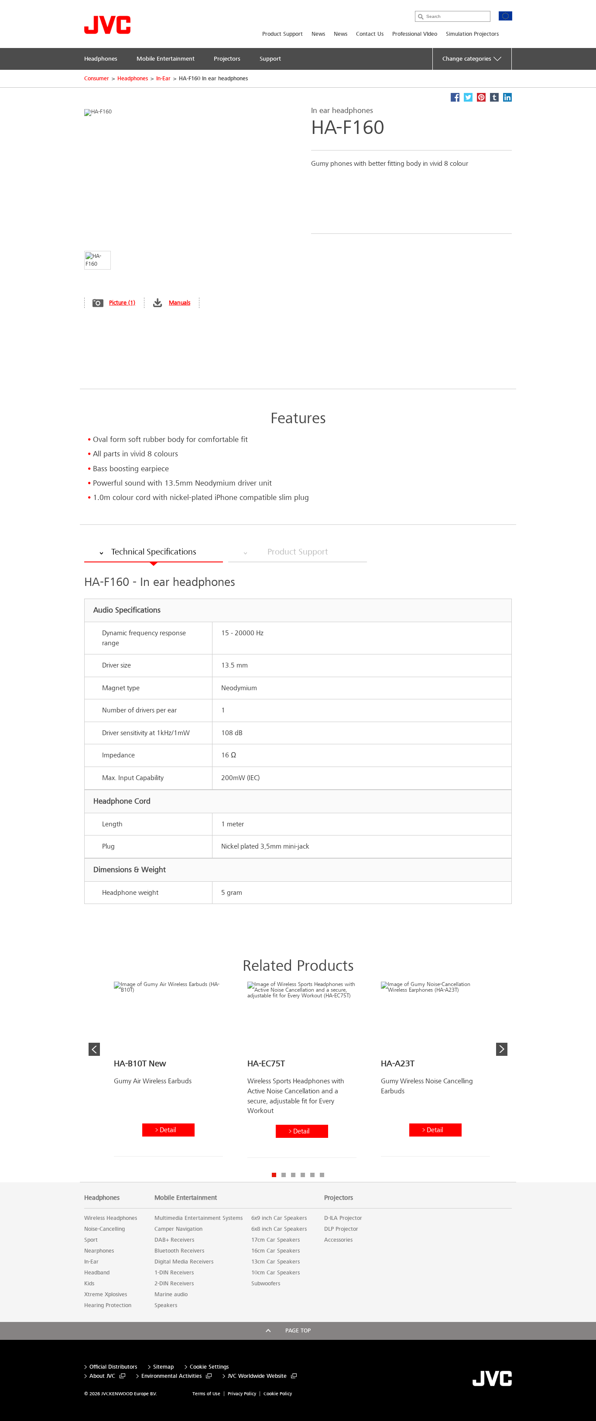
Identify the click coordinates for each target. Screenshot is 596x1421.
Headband (97, 1272)
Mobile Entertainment (185, 1198)
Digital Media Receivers (183, 1261)
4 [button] (303, 1175)
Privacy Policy (242, 1393)
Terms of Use (206, 1393)
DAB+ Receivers (174, 1239)
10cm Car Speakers (275, 1272)
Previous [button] (94, 1049)
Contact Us (370, 34)
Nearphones (99, 1250)
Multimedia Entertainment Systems (198, 1218)
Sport (91, 1239)
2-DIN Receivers (174, 1283)
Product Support (282, 34)
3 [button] (293, 1175)
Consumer (96, 78)
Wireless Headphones (110, 1218)
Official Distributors (113, 1367)
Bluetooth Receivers (179, 1250)
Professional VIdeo (414, 34)
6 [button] (322, 1175)
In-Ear (163, 78)
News (318, 34)
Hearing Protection (107, 1305)
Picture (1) (122, 302)
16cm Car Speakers (275, 1250)
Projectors (338, 1198)
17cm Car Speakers (275, 1239)
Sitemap (163, 1367)
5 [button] (312, 1175)
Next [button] (501, 1049)
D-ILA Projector (343, 1218)
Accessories (338, 1239)
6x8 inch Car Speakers (279, 1229)
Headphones (132, 78)
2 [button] (283, 1175)
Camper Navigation (178, 1229)
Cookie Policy (278, 1393)
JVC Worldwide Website (257, 1376)
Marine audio (171, 1294)
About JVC (102, 1376)
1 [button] (274, 1175)
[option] (168, 1072)
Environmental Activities (171, 1376)
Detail (168, 1130)
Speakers (165, 1305)
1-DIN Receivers (174, 1272)
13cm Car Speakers (275, 1261)
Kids (89, 1283)
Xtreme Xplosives (105, 1294)
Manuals (179, 302)
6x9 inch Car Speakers (279, 1218)
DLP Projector (341, 1229)
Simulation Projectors (472, 34)
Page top (298, 1330)
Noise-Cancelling (104, 1229)
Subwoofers (265, 1283)
